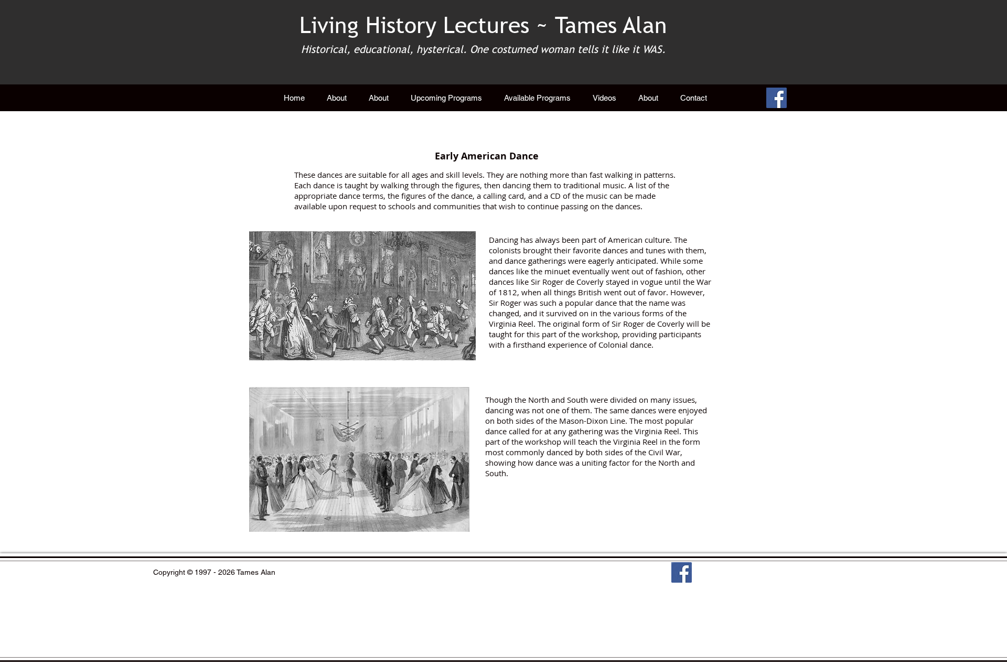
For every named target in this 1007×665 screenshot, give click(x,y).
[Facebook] (776, 98)
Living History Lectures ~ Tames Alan (483, 25)
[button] (537, 98)
